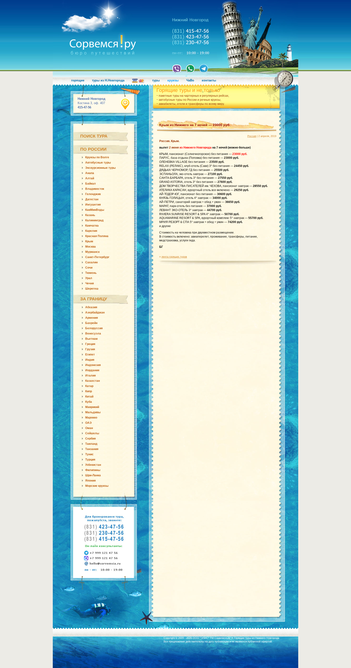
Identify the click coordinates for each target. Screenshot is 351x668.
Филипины (92, 470)
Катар (89, 386)
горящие (77, 80)
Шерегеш (91, 288)
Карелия (91, 231)
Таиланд (91, 443)
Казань (90, 215)
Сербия (90, 438)
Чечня (89, 283)
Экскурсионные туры (100, 168)
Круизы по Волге (97, 157)
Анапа (89, 173)
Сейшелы (92, 433)
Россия (251, 136)
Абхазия (91, 307)
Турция (90, 459)
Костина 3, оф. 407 (91, 103)
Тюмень (90, 273)
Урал (88, 278)
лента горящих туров (174, 256)
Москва (90, 246)
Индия (89, 359)
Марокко (91, 417)
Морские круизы (96, 486)
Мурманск (92, 252)
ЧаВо (190, 80)
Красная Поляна (96, 236)
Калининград (94, 220)
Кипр (88, 391)
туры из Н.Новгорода (108, 80)
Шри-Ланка (93, 475)
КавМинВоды (94, 210)
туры (156, 80)
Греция (90, 344)
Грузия (90, 349)
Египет (90, 354)
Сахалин (91, 262)
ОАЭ (88, 422)
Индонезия (93, 365)
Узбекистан (93, 465)
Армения (91, 317)
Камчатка (92, 225)
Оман (89, 428)
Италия (90, 375)
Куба (88, 401)
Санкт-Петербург (97, 257)
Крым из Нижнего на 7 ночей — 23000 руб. (194, 125)
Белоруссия (94, 328)
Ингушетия (93, 204)
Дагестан (91, 199)
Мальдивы (93, 412)
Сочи (88, 267)
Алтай (89, 178)
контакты (209, 80)
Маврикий (92, 407)
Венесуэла (93, 333)
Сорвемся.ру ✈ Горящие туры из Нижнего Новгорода (246, 637)
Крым (89, 241)
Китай (89, 396)
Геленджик (93, 194)
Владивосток (94, 189)
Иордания (92, 370)
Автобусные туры (98, 162)
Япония (90, 480)
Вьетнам (91, 338)
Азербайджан (95, 312)
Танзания (91, 449)
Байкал (90, 183)
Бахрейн (91, 323)
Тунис (89, 454)
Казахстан (92, 380)
